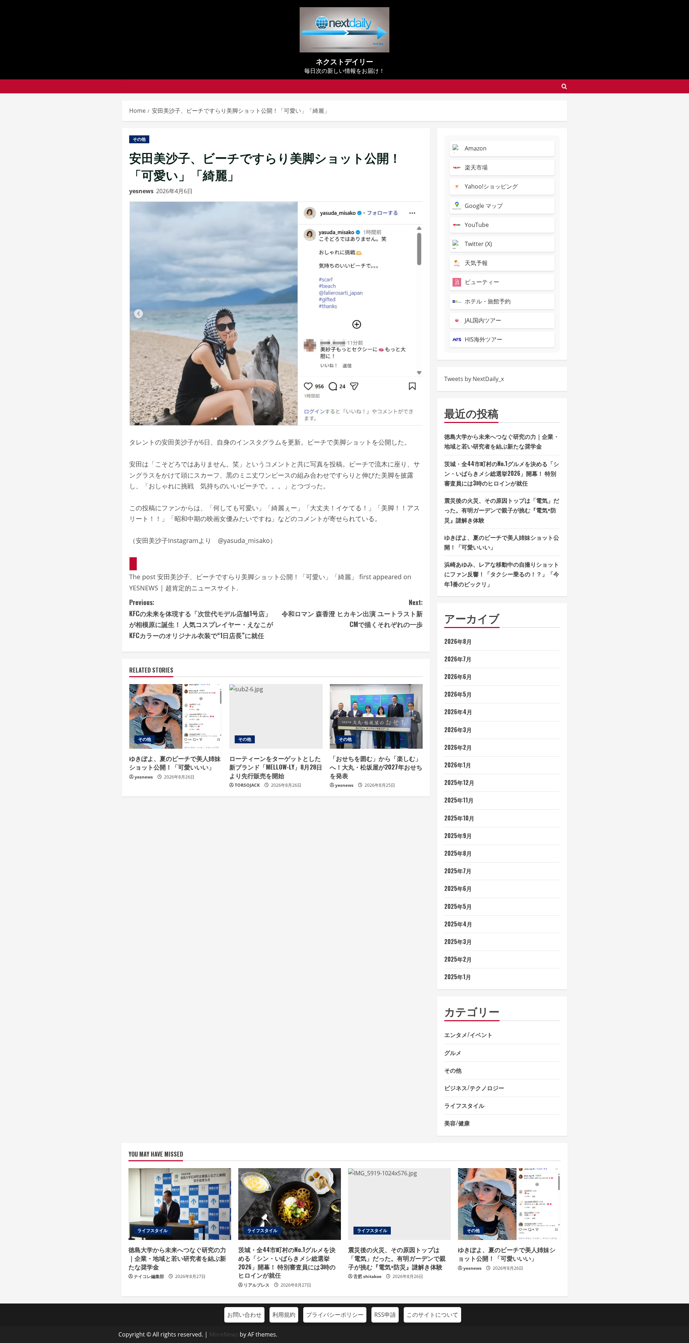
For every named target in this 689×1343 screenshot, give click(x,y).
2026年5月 (458, 694)
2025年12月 (459, 782)
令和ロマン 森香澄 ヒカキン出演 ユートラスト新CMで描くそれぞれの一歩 (352, 613)
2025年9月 (458, 835)
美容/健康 (457, 1123)
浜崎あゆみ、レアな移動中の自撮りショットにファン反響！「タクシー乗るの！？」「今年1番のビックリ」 (501, 574)
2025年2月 (458, 959)
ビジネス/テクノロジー (474, 1087)
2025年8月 (458, 853)
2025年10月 (459, 818)
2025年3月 (458, 941)
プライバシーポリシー (335, 1315)
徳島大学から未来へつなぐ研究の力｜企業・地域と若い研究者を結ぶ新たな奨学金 (177, 1258)
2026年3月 (458, 729)
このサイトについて (432, 1315)
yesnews (141, 191)
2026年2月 (458, 747)
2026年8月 (458, 641)
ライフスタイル (464, 1105)
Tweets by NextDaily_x (474, 379)
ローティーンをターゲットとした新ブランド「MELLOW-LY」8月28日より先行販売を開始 (275, 767)
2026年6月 (458, 676)
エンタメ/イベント (468, 1034)
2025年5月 (458, 906)
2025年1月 (457, 976)
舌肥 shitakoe (367, 1276)
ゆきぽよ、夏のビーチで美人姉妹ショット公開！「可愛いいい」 (175, 762)
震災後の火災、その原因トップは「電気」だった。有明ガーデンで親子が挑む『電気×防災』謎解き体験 (501, 510)
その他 (139, 139)
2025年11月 (459, 800)
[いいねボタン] (133, 564)
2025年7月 (458, 870)
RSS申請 (385, 1315)
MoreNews (223, 1334)
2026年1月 (457, 765)
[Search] (564, 86)
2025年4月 (458, 924)
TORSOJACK (247, 785)
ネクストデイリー (344, 61)
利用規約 (283, 1315)
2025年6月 (458, 888)
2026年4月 (458, 711)
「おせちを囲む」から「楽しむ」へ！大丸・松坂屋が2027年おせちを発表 (376, 767)
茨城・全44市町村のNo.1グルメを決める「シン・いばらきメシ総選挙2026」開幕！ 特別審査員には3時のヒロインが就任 (501, 473)
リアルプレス (256, 1285)
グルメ (452, 1052)
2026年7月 (458, 659)
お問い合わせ (244, 1315)
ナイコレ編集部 (149, 1276)
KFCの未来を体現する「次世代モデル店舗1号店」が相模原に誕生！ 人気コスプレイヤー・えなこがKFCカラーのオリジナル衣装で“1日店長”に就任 (201, 619)
